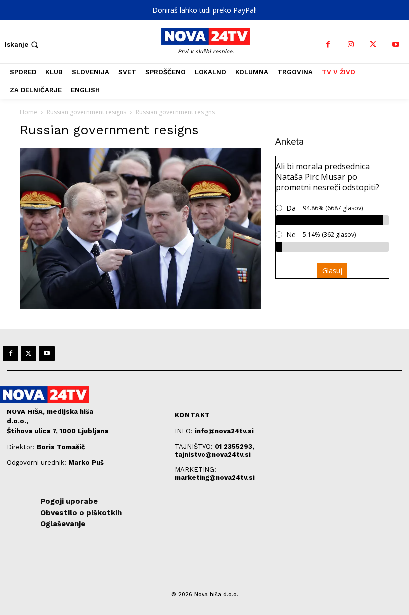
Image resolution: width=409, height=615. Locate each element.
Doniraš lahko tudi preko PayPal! (204, 10)
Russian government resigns (86, 112)
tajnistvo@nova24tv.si (213, 454)
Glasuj (332, 270)
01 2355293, (234, 446)
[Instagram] (350, 44)
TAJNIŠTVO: (195, 446)
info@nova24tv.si (224, 431)
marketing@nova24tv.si (215, 477)
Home (28, 112)
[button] (22, 44)
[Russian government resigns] (140, 306)
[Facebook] (328, 44)
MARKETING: (195, 469)
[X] (373, 44)
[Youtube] (395, 44)
